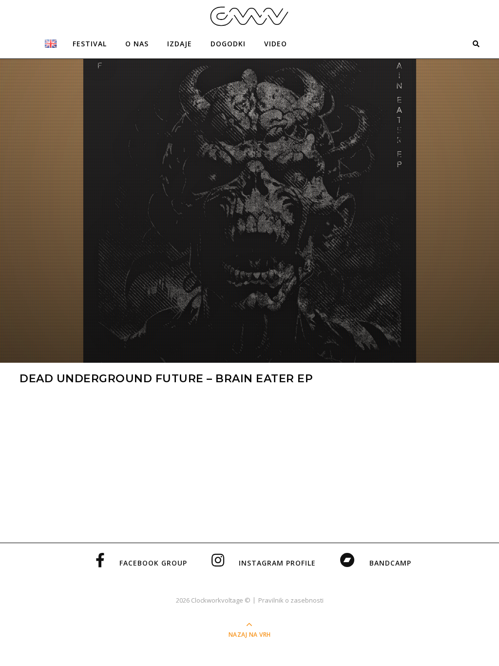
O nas (137, 43)
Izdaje (179, 43)
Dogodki (228, 43)
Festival (90, 43)
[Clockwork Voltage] (249, 16)
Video (275, 43)
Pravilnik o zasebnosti (291, 600)
